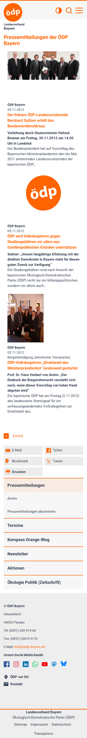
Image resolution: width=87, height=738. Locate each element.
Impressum (39, 724)
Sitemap (20, 724)
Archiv (12, 498)
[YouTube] (45, 664)
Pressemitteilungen (26, 485)
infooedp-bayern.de (29, 647)
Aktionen (15, 568)
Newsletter (17, 553)
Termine (15, 525)
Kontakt (16, 684)
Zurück (17, 436)
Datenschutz (61, 724)
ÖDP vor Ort (19, 677)
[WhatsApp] (35, 664)
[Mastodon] (54, 664)
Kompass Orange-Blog (28, 539)
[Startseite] (13, 12)
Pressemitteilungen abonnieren (31, 511)
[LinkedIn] (26, 664)
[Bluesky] (64, 664)
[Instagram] (16, 664)
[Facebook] (7, 664)
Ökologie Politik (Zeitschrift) (34, 582)
